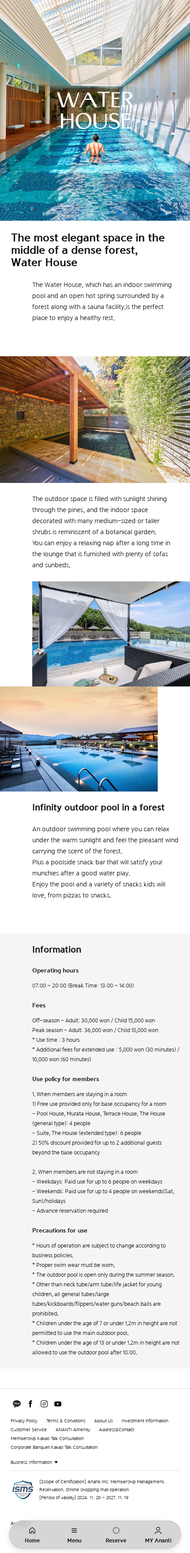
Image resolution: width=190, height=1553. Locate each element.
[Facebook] (30, 1404)
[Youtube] (58, 1404)
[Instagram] (44, 1404)
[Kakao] (17, 1404)
